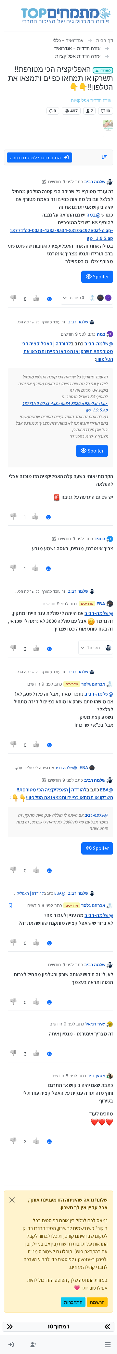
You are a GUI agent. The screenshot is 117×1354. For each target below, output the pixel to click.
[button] (107, 1344)
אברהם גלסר (93, 684)
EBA (101, 603)
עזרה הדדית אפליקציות (91, 100)
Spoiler (100, 276)
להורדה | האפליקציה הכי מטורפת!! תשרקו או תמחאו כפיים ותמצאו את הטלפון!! (67, 351)
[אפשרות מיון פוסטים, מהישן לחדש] (104, 157)
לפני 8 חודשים (64, 1075)
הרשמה (97, 1302)
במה (101, 334)
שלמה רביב (94, 181)
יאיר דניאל (95, 1023)
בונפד (99, 538)
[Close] (12, 1200)
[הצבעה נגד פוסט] (14, 299)
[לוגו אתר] (65, 15)
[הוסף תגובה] (49, 299)
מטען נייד (96, 1075)
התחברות (73, 1302)
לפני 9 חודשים (61, 181)
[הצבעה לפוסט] (37, 299)
